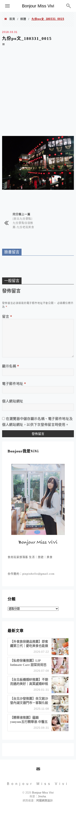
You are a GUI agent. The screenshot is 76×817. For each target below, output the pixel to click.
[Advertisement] (38, 94)
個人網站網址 (12, 401)
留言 (7, 316)
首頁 (12, 18)
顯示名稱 (10, 366)
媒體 (23, 18)
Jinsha (42, 796)
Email (39, 770)
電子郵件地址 (14, 383)
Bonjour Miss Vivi (38, 6)
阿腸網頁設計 (44, 800)
